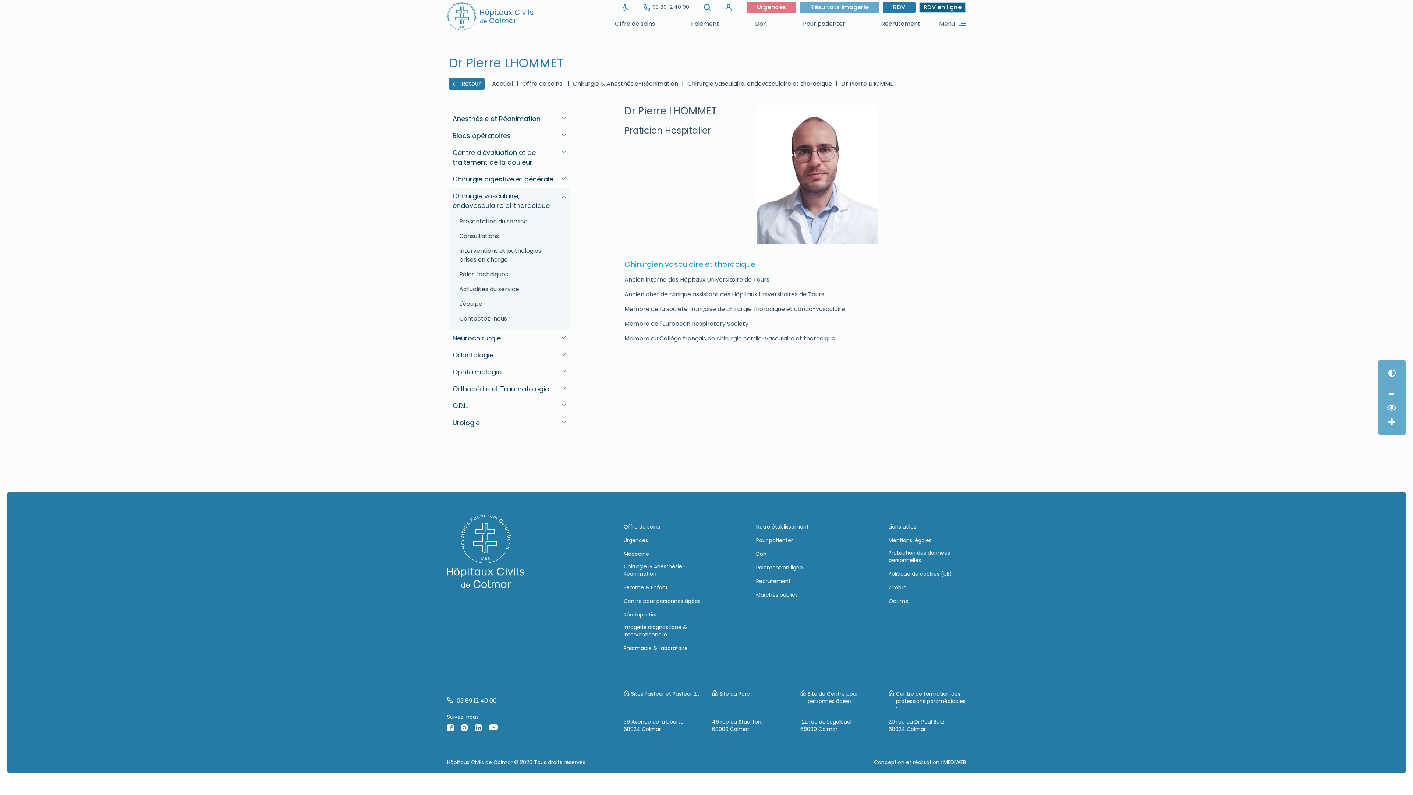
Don (761, 24)
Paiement (705, 24)
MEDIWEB (954, 762)
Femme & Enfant (646, 587)
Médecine (636, 554)
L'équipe (470, 304)
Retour (471, 84)
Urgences (771, 7)
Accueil (502, 84)
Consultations (479, 236)
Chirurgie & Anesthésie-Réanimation (654, 570)
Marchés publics (777, 594)
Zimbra (898, 587)
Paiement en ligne (779, 567)
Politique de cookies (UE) (920, 573)
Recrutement (900, 24)
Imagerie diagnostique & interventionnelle (655, 630)
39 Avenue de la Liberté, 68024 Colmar (654, 725)
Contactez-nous (483, 318)
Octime (899, 601)
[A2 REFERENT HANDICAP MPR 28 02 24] (625, 7)
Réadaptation (641, 614)
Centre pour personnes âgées (662, 601)
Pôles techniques (483, 274)
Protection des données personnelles (919, 556)
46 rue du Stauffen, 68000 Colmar (737, 725)
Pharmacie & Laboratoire (656, 648)
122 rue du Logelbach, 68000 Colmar (827, 725)
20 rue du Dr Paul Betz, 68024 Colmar (917, 725)
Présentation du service (493, 221)
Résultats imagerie (839, 7)
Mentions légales (910, 540)
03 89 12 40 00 (670, 7)
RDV (899, 7)
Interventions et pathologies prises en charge (500, 255)
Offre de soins (635, 24)
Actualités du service (489, 289)
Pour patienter (824, 24)
